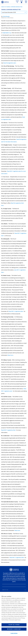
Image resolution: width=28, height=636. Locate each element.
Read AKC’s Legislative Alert (16, 311)
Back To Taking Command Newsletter (12, 6)
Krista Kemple (6, 16)
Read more (10, 355)
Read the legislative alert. (9, 63)
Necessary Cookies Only (14, 629)
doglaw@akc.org (7, 32)
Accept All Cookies (14, 624)
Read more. (17, 530)
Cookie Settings (14, 633)
